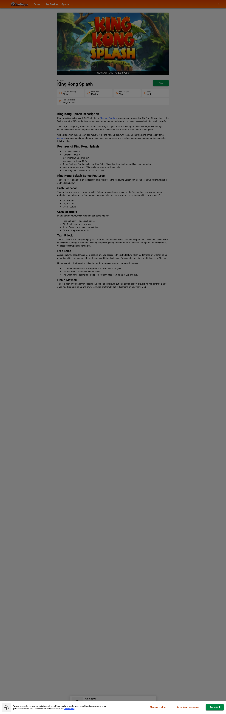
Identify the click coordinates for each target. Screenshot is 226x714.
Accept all (215, 707)
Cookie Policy (69, 709)
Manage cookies (158, 707)
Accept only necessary (188, 707)
